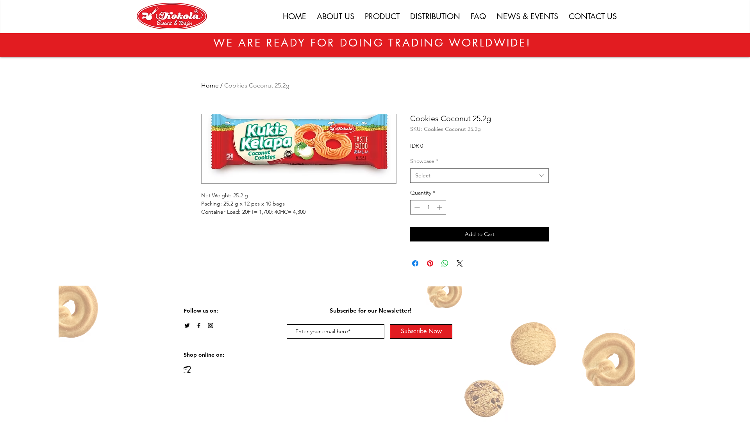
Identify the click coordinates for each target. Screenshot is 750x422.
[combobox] (479, 175)
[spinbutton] (428, 207)
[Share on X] (459, 263)
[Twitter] (187, 325)
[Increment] (440, 207)
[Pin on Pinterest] (430, 263)
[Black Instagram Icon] (210, 325)
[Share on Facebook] (415, 263)
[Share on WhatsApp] (445, 263)
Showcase (424, 161)
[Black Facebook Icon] (198, 325)
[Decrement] (416, 207)
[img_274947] (187, 369)
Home (210, 85)
